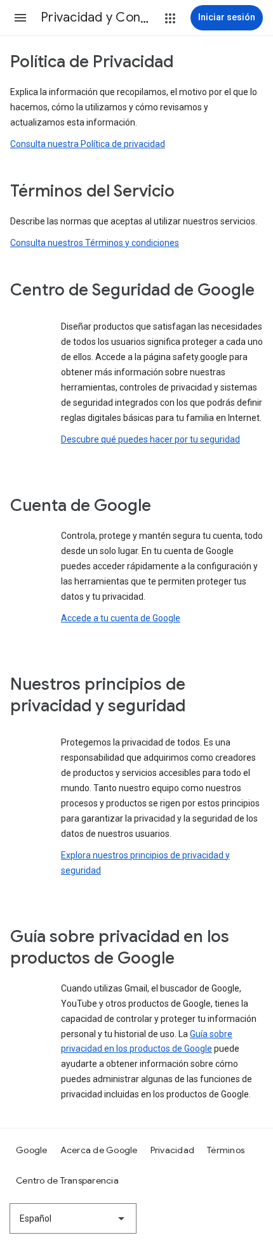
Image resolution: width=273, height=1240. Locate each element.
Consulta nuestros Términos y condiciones (94, 243)
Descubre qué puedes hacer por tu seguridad (150, 439)
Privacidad (172, 1150)
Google (32, 1150)
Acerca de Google (99, 1150)
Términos (225, 1150)
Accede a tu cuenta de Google (120, 618)
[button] (20, 18)
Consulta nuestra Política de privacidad (87, 144)
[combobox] (73, 1218)
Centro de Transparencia (67, 1180)
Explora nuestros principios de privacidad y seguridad (145, 862)
